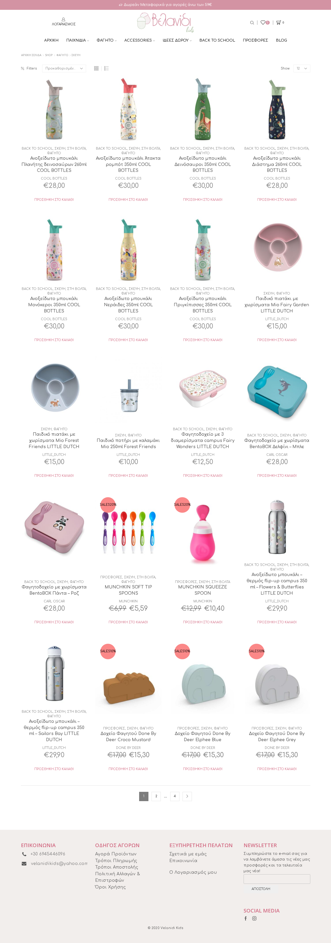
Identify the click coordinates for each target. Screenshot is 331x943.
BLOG (281, 40)
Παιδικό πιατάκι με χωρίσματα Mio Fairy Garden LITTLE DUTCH (277, 304)
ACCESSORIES (138, 40)
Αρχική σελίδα (31, 55)
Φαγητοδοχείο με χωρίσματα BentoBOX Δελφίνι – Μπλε (276, 443)
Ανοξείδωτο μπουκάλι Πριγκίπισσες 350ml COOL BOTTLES (203, 304)
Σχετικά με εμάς (188, 854)
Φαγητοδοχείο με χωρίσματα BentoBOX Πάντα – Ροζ (54, 590)
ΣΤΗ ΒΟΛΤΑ (76, 148)
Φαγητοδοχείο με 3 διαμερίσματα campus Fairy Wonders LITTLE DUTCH (203, 440)
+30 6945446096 (48, 854)
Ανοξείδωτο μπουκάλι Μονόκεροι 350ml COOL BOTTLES (54, 304)
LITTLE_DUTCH (277, 319)
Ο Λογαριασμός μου (193, 872)
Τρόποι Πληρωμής (116, 860)
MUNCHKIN (128, 601)
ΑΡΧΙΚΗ (51, 40)
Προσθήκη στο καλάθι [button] (54, 200)
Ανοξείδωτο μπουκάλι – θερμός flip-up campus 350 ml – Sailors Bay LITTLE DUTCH (54, 730)
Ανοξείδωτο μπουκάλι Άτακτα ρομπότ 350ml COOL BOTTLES (128, 164)
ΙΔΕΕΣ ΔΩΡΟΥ (176, 40)
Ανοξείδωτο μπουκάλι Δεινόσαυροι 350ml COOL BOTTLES (203, 164)
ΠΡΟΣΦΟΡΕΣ (255, 40)
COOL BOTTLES (54, 178)
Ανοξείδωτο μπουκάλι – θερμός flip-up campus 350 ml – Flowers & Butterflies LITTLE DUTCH (277, 584)
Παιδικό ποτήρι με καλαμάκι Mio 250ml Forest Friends (128, 443)
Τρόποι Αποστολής (116, 867)
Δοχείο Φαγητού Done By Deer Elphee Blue (202, 736)
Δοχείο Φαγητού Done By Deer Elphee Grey (277, 736)
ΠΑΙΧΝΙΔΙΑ (76, 40)
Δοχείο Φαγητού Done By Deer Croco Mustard (128, 736)
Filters (32, 68)
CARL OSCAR (276, 455)
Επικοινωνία (183, 860)
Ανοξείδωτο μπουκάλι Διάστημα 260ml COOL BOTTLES (277, 164)
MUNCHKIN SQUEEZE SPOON (202, 590)
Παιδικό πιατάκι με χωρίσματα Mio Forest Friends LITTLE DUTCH (54, 440)
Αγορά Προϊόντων (116, 854)
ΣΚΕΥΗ (60, 148)
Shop (49, 55)
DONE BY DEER (128, 748)
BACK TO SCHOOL (217, 40)
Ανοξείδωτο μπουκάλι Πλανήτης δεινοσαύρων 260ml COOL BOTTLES (54, 164)
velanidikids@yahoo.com (60, 863)
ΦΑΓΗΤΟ (105, 40)
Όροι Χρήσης (110, 887)
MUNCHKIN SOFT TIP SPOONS (128, 590)
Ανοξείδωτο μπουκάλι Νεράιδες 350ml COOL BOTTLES (128, 304)
